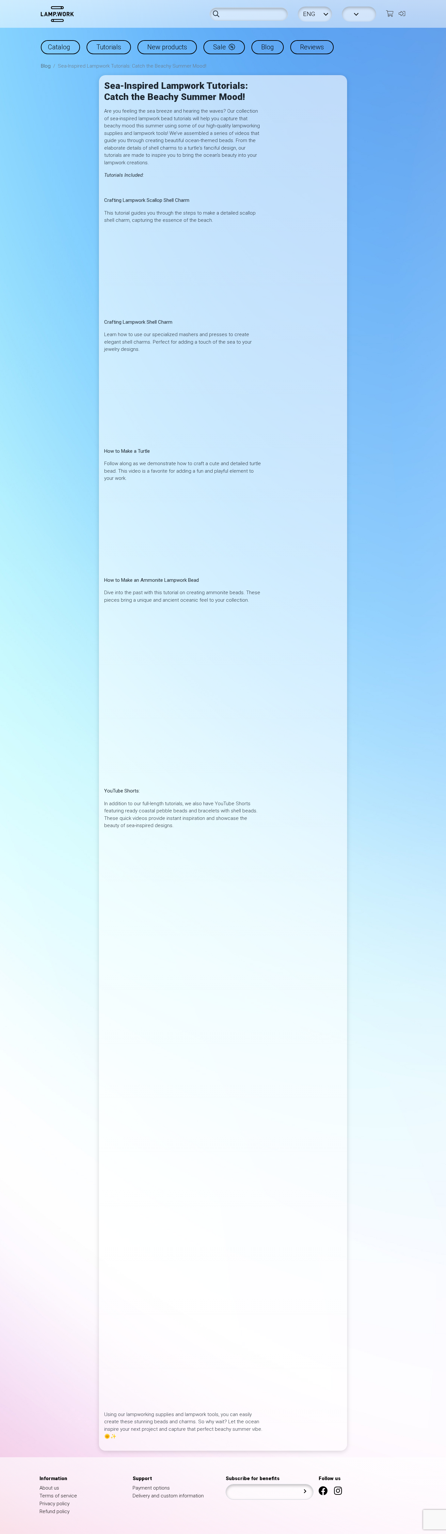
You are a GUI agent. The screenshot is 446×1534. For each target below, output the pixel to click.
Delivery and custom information (168, 1496)
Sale (219, 47)
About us (49, 1488)
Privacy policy (55, 1504)
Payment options (151, 1488)
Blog (267, 47)
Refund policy (55, 1511)
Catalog (59, 47)
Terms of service (58, 1496)
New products (167, 47)
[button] (359, 14)
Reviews (312, 47)
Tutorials (108, 47)
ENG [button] (310, 14)
